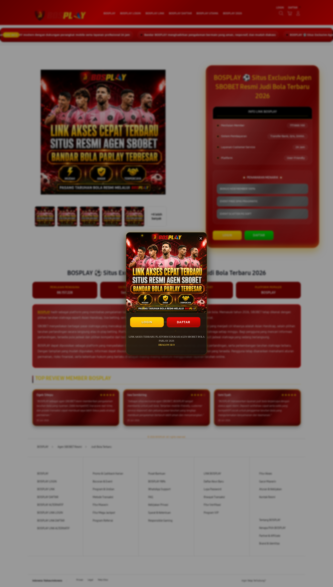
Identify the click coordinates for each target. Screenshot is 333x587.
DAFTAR (183, 322)
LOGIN (147, 322)
